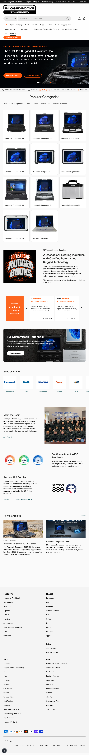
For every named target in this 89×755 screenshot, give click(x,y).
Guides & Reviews (53, 668)
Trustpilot (6, 684)
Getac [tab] (35, 104)
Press (5, 672)
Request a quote (15, 353)
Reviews (6, 680)
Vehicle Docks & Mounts (12, 627)
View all (83, 516)
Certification (8, 701)
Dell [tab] (28, 104)
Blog (5, 676)
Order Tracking (47, 2)
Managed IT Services (11, 722)
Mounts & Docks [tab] (60, 104)
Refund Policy (31, 745)
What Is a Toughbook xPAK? (58, 541)
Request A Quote (33, 75)
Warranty (49, 684)
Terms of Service (44, 745)
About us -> (7, 437)
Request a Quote (52, 689)
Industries (50, 705)
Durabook (7, 606)
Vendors (6, 705)
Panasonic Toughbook (11, 598)
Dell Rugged (8, 602)
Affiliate (49, 697)
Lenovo (49, 627)
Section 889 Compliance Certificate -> (17, 499)
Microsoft (50, 631)
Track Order (50, 709)
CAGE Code (7, 689)
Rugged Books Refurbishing (13, 668)
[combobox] (37, 18)
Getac (48, 619)
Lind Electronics (52, 652)
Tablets (6, 615)
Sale (5, 631)
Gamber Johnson (52, 611)
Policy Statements (71, 745)
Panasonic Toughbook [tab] (13, 104)
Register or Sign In (32, 2)
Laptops (6, 611)
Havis (48, 615)
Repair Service (8, 718)
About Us (6, 663)
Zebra (48, 644)
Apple (48, 636)
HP (47, 623)
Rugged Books (12, 741)
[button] (4, 750)
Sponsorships (8, 697)
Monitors (6, 619)
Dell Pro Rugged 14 (12, 75)
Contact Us (50, 672)
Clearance (7, 636)
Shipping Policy (57, 745)
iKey (47, 640)
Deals (5, 25)
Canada (6, 693)
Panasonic (50, 598)
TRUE (5, 33)
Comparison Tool (52, 701)
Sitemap (83, 745)
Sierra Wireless (51, 648)
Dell (47, 602)
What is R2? (50, 680)
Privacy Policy (19, 745)
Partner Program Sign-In (12, 714)
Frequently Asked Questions (56, 663)
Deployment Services (11, 709)
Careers (49, 693)
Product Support (52, 676)
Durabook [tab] (45, 104)
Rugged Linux (66, 25)
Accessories (8, 623)
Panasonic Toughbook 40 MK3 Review (19, 544)
